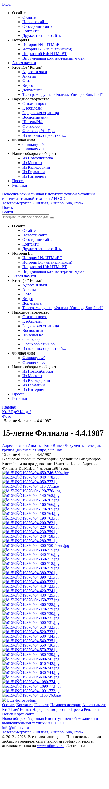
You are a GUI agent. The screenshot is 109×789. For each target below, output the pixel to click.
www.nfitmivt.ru (50, 746)
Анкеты (29, 76)
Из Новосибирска (37, 158)
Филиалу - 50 (33, 149)
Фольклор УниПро (38, 131)
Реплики (19, 185)
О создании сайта (37, 26)
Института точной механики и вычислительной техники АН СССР (48, 196)
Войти (7, 212)
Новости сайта (35, 22)
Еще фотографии (22, 700)
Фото (26, 81)
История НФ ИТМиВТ (42, 44)
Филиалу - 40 (33, 144)
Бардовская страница (40, 113)
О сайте (29, 17)
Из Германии (33, 172)
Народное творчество (51, 709)
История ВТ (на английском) (47, 49)
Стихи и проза (34, 103)
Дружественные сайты (42, 35)
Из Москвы (32, 162)
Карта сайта (24, 714)
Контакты (30, 31)
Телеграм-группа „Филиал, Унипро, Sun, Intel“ (62, 94)
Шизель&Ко (32, 122)
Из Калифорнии (36, 167)
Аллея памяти (24, 63)
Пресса (18, 181)
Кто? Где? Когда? (16, 709)
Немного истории (65, 705)
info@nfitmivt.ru (15, 727)
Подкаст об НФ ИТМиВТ (44, 53)
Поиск (7, 714)
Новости (41, 705)
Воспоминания (35, 117)
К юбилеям (32, 108)
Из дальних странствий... (44, 135)
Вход (6, 4)
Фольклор (31, 126)
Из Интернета (34, 176)
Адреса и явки (34, 72)
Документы (32, 90)
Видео (27, 85)
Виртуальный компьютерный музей (53, 58)
